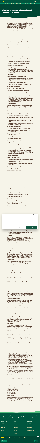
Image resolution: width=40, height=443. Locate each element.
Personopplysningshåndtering (10, 437)
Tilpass (19, 227)
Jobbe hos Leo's (29, 424)
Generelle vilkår (18, 437)
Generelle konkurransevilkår (25, 437)
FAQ (34, 3)
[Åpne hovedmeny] (38, 1)
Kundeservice (29, 423)
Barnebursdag (3, 424)
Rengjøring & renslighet (30, 430)
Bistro (31, 3)
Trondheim (15, 433)
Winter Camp (3, 427)
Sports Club (26, 3)
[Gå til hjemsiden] (3, 1)
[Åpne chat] (38, 436)
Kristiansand (16, 427)
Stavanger (15, 430)
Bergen (15, 423)
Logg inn (35, 1)
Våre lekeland (7, 3)
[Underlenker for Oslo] (16, 429)
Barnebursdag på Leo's (19, 3)
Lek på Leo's (12, 3)
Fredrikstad (15, 424)
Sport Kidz (2, 430)
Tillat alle (31, 227)
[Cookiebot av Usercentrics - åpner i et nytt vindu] (33, 215)
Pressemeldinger (29, 427)
